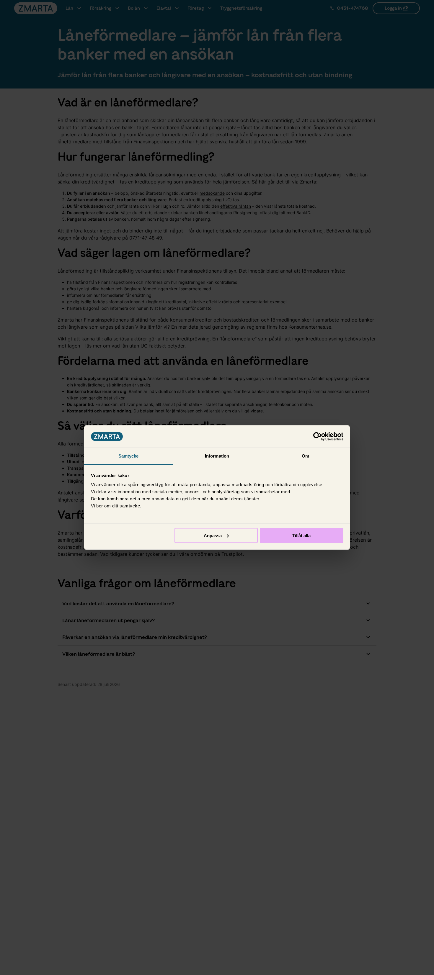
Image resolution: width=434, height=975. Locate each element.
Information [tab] (217, 455)
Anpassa (213, 535)
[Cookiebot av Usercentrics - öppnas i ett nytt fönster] (317, 436)
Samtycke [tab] (128, 455)
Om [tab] (305, 455)
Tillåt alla (301, 535)
